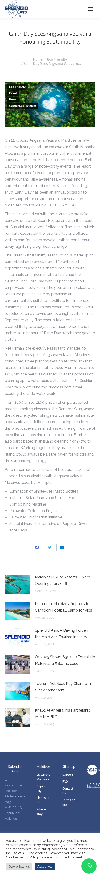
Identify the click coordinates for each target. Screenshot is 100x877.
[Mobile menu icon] (90, 9)
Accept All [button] (44, 866)
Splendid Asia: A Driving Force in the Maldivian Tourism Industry (62, 633)
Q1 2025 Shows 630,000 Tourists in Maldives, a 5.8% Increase (65, 660)
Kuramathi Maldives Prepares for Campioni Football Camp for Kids (63, 607)
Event (13, 93)
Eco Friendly (17, 87)
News (13, 99)
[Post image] (17, 584)
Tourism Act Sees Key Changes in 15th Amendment (63, 686)
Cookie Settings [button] (19, 866)
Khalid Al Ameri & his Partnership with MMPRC (62, 713)
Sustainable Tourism (22, 105)
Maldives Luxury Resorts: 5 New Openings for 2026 (62, 580)
